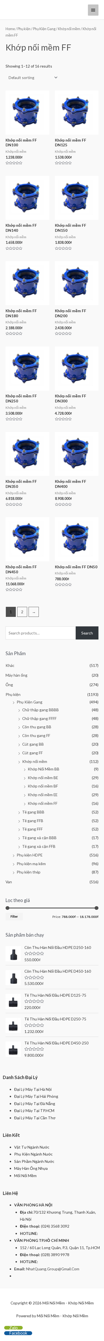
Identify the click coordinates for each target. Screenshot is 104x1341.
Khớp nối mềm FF (42, 803)
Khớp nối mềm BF (43, 786)
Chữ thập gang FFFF (39, 718)
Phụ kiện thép (28, 872)
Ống (9, 684)
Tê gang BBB (33, 812)
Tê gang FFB (32, 820)
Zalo (13, 1327)
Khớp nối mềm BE (43, 777)
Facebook (18, 1332)
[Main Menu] (93, 10)
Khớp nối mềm (69, 29)
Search (87, 633)
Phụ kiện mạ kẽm (31, 863)
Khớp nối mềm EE (42, 794)
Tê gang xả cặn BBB (39, 837)
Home (10, 29)
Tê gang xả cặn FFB (38, 846)
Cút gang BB (33, 744)
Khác (10, 665)
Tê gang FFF (32, 829)
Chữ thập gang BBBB (40, 709)
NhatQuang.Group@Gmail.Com (52, 1268)
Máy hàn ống (16, 675)
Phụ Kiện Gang (44, 29)
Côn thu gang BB (36, 726)
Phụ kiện (24, 29)
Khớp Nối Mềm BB (43, 769)
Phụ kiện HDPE (29, 855)
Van (9, 881)
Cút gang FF (32, 752)
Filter (14, 916)
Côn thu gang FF (36, 735)
